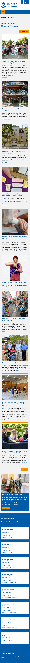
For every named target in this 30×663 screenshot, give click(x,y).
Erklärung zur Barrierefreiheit (7, 653)
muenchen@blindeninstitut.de (8, 567)
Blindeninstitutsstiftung (7, 529)
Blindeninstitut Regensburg (8, 574)
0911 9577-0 (8, 595)
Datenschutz (18, 652)
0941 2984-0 (8, 580)
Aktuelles (12, 17)
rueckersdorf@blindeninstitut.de (9, 597)
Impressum (10, 652)
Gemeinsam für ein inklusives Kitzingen (13, 363)
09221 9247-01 (9, 640)
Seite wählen (17, 469)
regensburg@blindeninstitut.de (9, 582)
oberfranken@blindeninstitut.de (9, 642)
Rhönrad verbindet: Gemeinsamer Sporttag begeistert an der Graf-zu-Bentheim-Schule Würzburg (14, 403)
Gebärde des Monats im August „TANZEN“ (14, 282)
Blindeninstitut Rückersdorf (8, 589)
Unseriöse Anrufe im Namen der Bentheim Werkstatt (14, 237)
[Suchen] (27, 2)
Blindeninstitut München (8, 559)
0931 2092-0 (8, 535)
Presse (5, 508)
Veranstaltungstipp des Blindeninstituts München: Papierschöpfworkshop (13, 195)
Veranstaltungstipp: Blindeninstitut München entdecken (14, 152)
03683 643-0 (8, 610)
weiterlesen (4, 77)
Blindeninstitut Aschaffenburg (9, 619)
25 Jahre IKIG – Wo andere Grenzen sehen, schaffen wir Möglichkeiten (14, 62)
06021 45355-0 (9, 625)
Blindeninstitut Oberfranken (8, 634)
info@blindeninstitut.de (7, 537)
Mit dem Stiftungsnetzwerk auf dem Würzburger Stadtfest (14, 319)
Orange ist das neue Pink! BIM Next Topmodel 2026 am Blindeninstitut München (15, 452)
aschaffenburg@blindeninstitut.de (9, 627)
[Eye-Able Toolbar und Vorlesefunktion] (22, 2)
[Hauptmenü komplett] (3, 12)
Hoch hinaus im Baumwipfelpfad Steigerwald (11, 109)
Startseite (3, 652)
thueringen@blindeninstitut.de (9, 612)
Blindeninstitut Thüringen (8, 604)
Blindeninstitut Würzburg (8, 544)
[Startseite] (8, 17)
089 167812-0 (9, 565)
